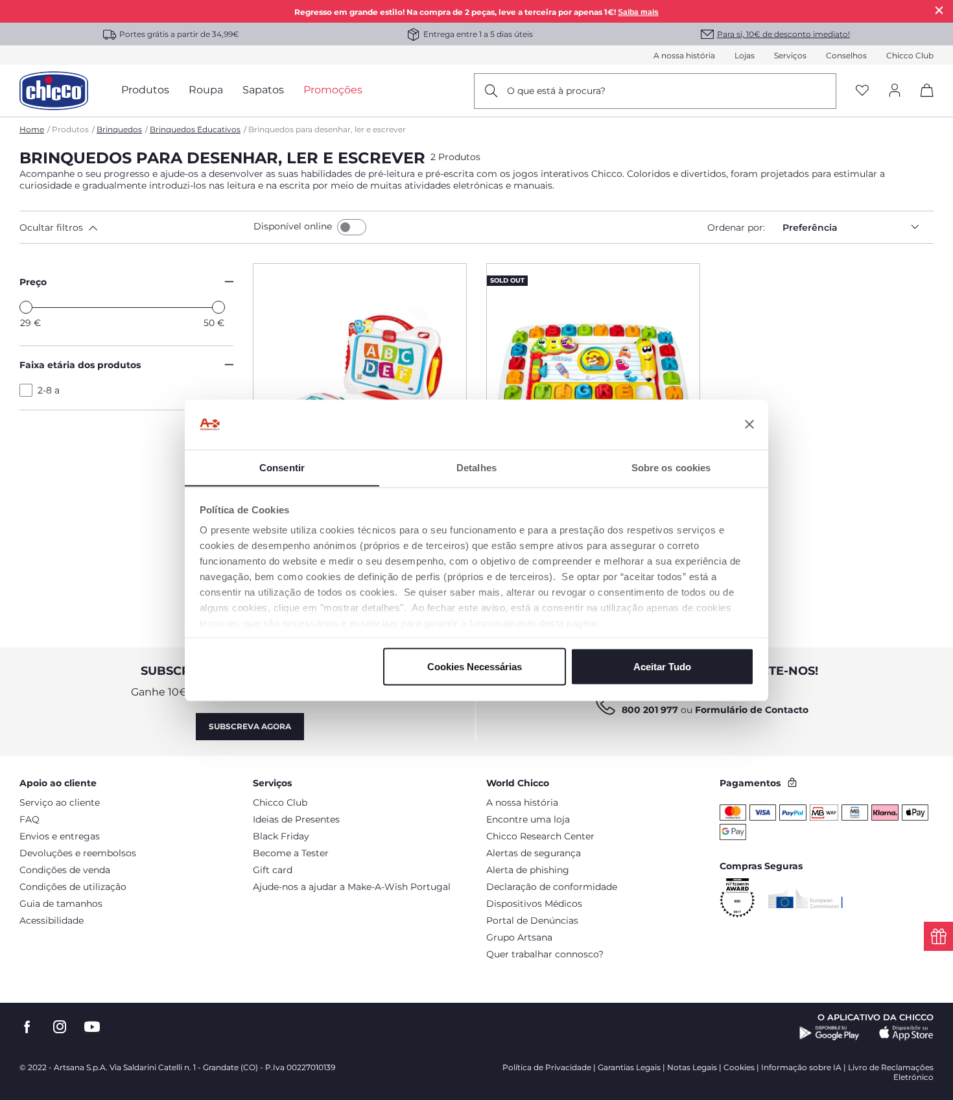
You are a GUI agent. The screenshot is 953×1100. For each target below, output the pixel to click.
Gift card (272, 870)
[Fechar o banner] (749, 424)
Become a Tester (291, 853)
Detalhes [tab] (476, 467)
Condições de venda (64, 870)
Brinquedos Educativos (195, 129)
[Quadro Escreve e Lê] (359, 382)
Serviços (790, 55)
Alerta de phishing (527, 870)
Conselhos (846, 55)
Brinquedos (119, 129)
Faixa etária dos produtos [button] (80, 365)
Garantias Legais (629, 1067)
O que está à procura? (556, 91)
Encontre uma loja (528, 819)
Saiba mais (638, 12)
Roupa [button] (206, 90)
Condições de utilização (72, 887)
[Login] (894, 91)
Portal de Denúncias (532, 920)
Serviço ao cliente (59, 802)
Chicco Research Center (540, 836)
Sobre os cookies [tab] (671, 467)
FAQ (29, 819)
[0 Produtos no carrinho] (922, 101)
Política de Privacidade (546, 1067)
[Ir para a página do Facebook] (27, 1027)
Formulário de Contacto (751, 710)
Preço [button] (33, 282)
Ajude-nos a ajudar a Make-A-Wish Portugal (352, 887)
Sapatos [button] (263, 90)
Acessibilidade (51, 920)
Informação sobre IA (801, 1067)
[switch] (351, 227)
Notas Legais (692, 1067)
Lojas (745, 55)
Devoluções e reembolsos (77, 853)
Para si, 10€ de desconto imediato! (783, 34)
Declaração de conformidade (551, 887)
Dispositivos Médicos (534, 903)
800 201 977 (650, 710)
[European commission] (805, 898)
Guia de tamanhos (60, 903)
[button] (133, 227)
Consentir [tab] (282, 467)
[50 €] (218, 307)
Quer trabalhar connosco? (545, 954)
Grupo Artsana (519, 937)
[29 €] (25, 307)
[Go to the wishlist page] (862, 91)
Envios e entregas (59, 836)
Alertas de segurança (533, 853)
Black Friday (281, 836)
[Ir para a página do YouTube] (92, 1027)
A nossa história (684, 55)
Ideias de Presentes (296, 819)
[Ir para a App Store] (906, 1033)
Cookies (739, 1067)
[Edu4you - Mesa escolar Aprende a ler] (593, 382)
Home (31, 129)
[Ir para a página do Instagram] (59, 1027)
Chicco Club (910, 55)
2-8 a (49, 390)
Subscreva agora (250, 726)
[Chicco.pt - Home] (53, 90)
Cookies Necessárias (474, 666)
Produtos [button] (145, 90)
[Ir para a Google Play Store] (829, 1033)
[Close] (939, 10)
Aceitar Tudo (662, 666)
